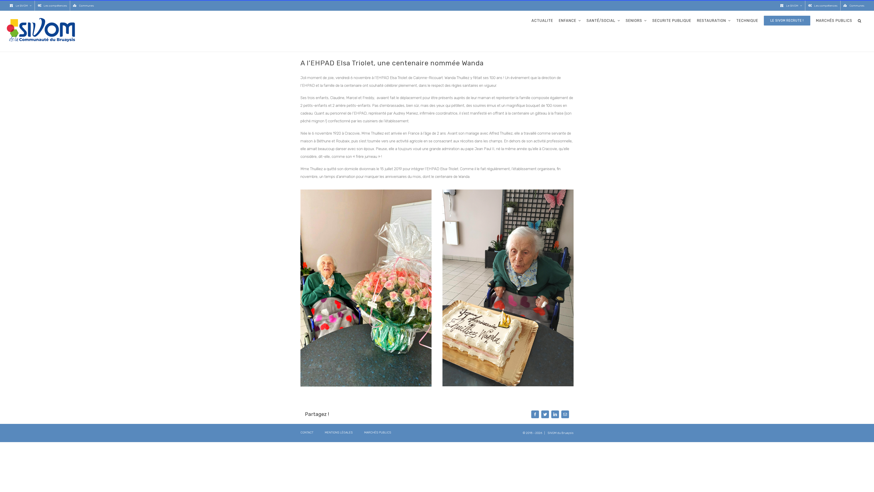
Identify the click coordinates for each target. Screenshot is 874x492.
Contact (306, 432)
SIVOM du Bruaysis (561, 433)
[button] (859, 20)
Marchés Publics (377, 432)
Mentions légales (339, 432)
